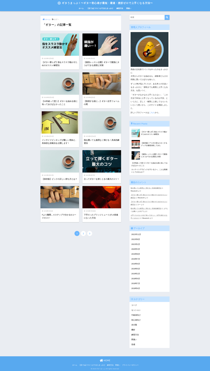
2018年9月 (135, 279)
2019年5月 (135, 269)
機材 (133, 330)
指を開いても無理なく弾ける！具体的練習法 (146, 188)
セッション (136, 310)
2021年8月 (135, 239)
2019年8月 (135, 254)
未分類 (134, 325)
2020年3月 (135, 249)
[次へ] (89, 233)
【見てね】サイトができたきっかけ (100, 8)
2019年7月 (135, 259)
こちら (152, 113)
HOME (106, 360)
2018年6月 (135, 288)
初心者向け (136, 320)
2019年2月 (135, 274)
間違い (128, 8)
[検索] (167, 17)
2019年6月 (135, 264)
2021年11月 (136, 234)
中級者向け (136, 315)
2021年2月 (135, 244)
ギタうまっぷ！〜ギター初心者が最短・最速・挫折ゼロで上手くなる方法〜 (107, 3)
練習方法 (119, 8)
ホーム (81, 8)
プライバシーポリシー (130, 365)
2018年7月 (135, 283)
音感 (133, 344)
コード (134, 305)
